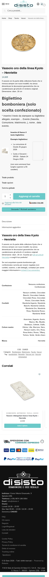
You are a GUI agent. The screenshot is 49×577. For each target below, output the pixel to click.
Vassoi (23, 18)
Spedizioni (6, 555)
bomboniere (13, 354)
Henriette (21, 354)
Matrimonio (26, 352)
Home (4, 18)
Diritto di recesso (8, 548)
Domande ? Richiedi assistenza (23, 209)
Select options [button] (22, 426)
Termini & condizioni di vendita (14, 545)
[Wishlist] (39, 374)
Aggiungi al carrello (29, 196)
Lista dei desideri (8, 530)
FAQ (3, 517)
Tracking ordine (8, 552)
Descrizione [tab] (7, 221)
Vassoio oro (30, 354)
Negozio (5, 523)
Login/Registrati (8, 527)
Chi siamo (6, 520)
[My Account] (38, 4)
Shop (10, 18)
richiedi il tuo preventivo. (30, 270)
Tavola (16, 18)
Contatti (5, 533)
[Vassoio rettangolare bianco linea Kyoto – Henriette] (22, 390)
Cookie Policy (7, 539)
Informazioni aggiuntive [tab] (11, 227)
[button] (42, 4)
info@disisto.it (13, 501)
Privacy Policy (7, 542)
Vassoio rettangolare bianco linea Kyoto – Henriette (22, 417)
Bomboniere (16, 352)
